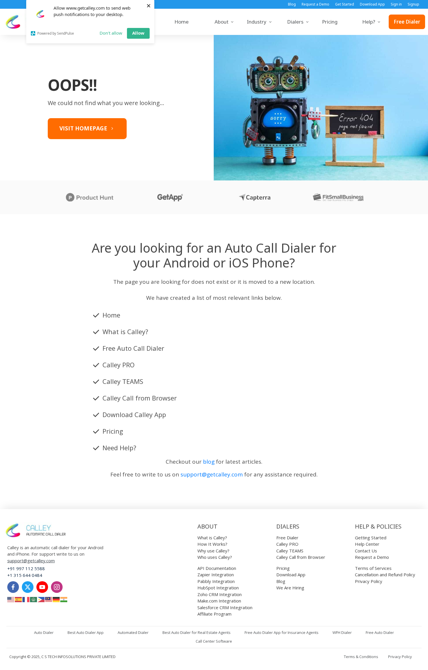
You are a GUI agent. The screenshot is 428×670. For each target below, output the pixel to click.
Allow (138, 33)
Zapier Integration (215, 574)
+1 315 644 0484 (24, 575)
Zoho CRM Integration (219, 594)
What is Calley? (212, 537)
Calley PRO (287, 544)
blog (209, 461)
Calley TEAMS (289, 551)
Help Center (367, 544)
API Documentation (216, 568)
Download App (290, 574)
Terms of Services (373, 568)
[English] (11, 599)
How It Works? (212, 544)
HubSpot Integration (218, 588)
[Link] (13, 587)
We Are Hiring (290, 588)
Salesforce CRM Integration (224, 607)
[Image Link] (35, 530)
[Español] (18, 599)
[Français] (26, 599)
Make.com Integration (219, 601)
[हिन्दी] (64, 599)
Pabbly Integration (216, 581)
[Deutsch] (56, 599)
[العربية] (34, 599)
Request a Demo (372, 557)
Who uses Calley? (214, 557)
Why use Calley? (213, 551)
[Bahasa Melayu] (49, 599)
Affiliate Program (214, 614)
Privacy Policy (368, 581)
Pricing (283, 568)
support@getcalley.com (212, 474)
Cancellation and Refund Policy (385, 574)
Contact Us (366, 551)
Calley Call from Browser (300, 557)
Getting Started (370, 537)
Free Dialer (287, 537)
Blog (280, 581)
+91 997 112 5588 (26, 568)
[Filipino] (41, 599)
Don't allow (111, 33)
